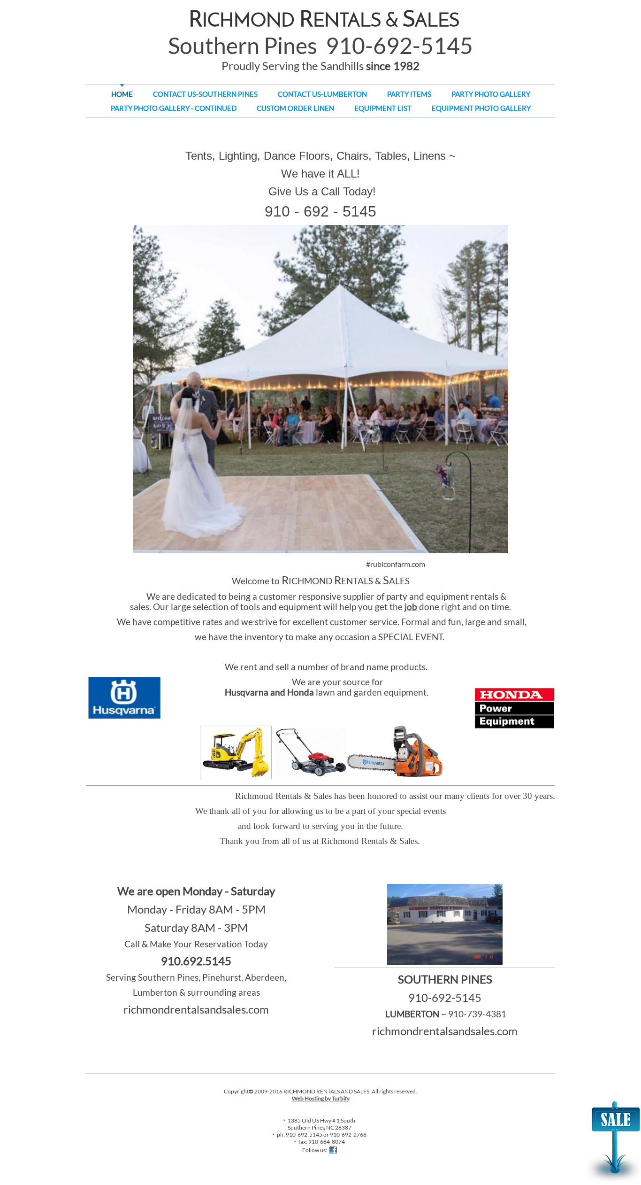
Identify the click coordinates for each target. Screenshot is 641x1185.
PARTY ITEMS (409, 94)
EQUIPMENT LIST (383, 108)
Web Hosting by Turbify (321, 1098)
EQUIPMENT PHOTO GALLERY (481, 108)
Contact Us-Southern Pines (205, 94)
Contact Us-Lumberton (322, 94)
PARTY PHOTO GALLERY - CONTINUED (174, 108)
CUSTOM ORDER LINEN (295, 108)
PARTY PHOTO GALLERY (490, 94)
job (410, 607)
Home (122, 94)
